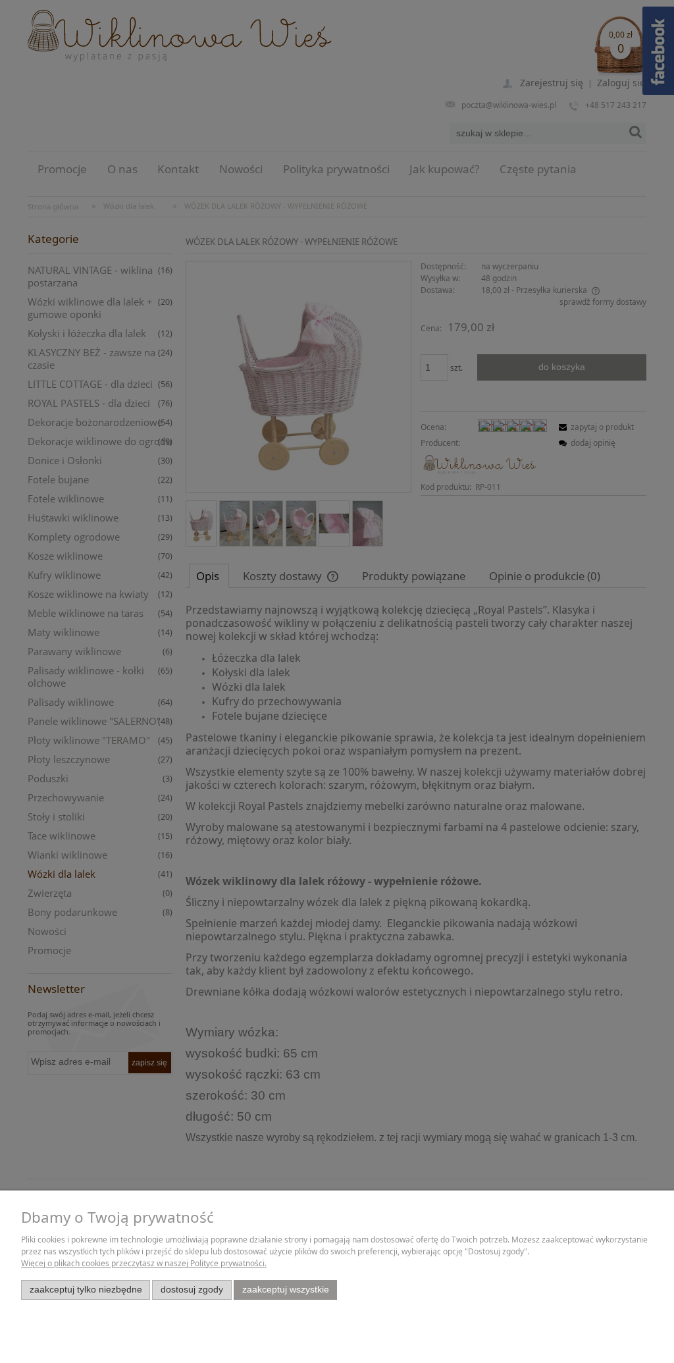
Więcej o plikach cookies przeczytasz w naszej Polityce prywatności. (144, 1263)
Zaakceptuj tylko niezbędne (86, 1290)
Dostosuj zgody (192, 1290)
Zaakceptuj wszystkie (285, 1290)
